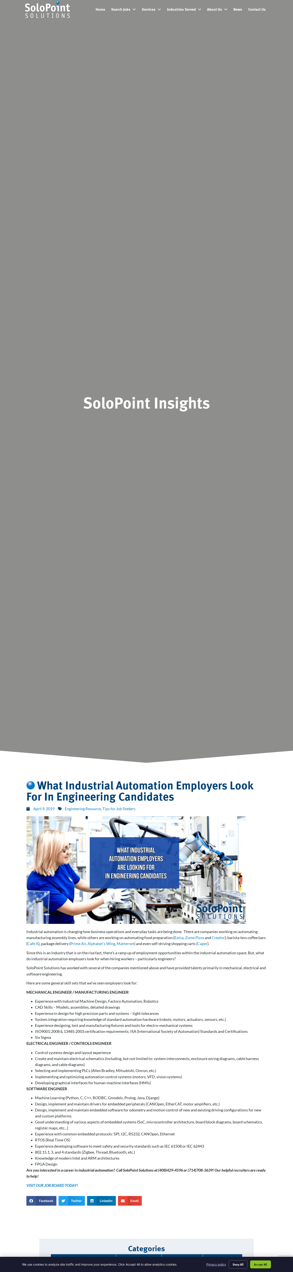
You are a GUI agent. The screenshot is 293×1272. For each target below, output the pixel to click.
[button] (41, 1201)
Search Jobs (125, 10)
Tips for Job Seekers (119, 809)
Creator (218, 937)
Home (102, 10)
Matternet (125, 943)
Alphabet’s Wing (101, 943)
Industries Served (185, 10)
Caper (202, 943)
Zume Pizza (194, 937)
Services (153, 10)
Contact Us (258, 10)
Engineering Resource (83, 809)
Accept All (260, 1264)
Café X (32, 943)
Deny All (238, 1264)
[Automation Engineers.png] (136, 922)
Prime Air (78, 943)
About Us (218, 10)
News (239, 10)
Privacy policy (216, 1264)
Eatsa (179, 937)
